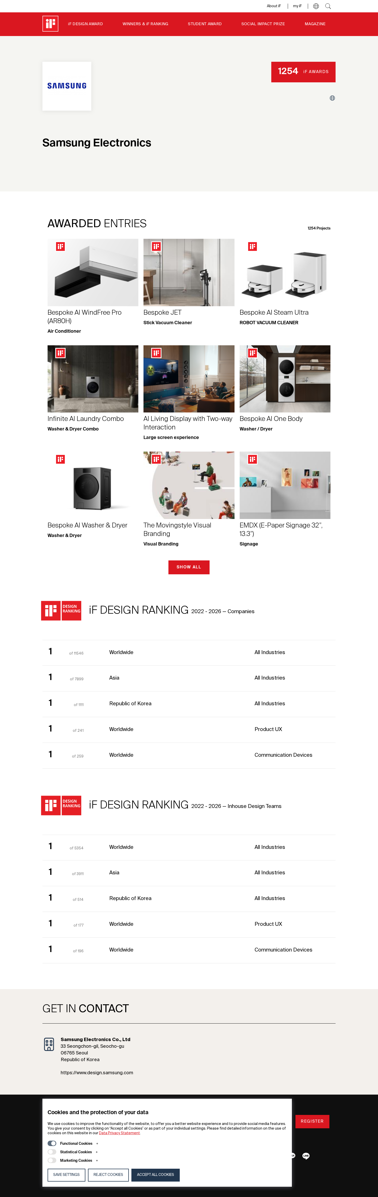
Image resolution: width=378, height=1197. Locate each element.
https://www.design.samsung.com (97, 1073)
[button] (316, 6)
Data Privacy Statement (119, 1133)
